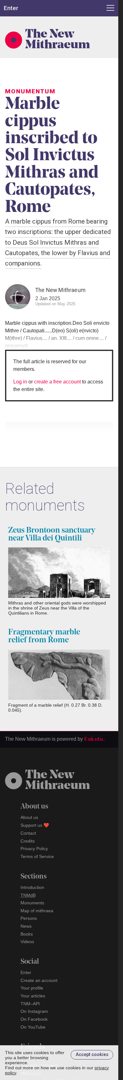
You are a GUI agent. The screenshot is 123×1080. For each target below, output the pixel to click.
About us (29, 817)
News (26, 926)
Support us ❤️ (34, 825)
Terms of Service (37, 856)
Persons (28, 918)
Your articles (32, 995)
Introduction (32, 887)
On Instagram (34, 1011)
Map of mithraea (36, 910)
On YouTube (32, 1027)
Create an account (38, 980)
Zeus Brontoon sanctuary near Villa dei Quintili (51, 534)
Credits (27, 841)
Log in (20, 381)
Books (26, 934)
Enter (25, 972)
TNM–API (30, 1003)
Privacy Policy (34, 848)
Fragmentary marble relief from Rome (44, 636)
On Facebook (34, 1019)
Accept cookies (92, 1054)
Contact (28, 833)
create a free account (57, 381)
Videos (27, 941)
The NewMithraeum (57, 780)
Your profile (31, 987)
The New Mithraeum (57, 40)
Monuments (32, 902)
